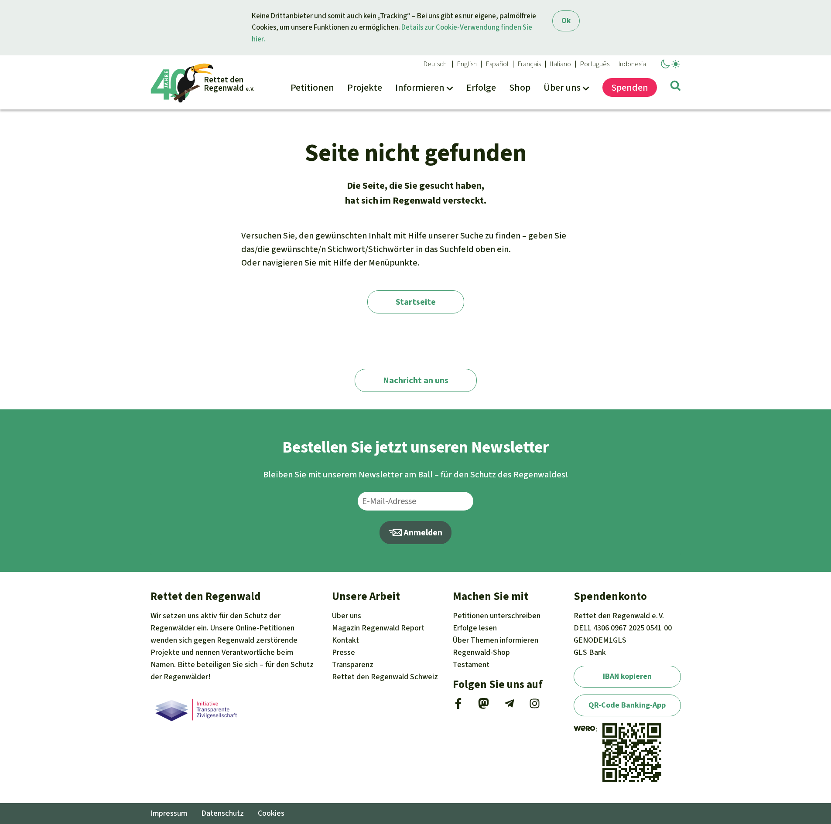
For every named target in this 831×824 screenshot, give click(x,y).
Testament (471, 664)
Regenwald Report (378, 628)
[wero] (584, 729)
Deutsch (435, 64)
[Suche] (675, 87)
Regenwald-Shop (481, 652)
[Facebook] (458, 706)
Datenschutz (222, 813)
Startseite (416, 302)
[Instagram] (534, 706)
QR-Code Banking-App (627, 705)
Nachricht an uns (415, 380)
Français (529, 64)
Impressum (168, 813)
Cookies (271, 813)
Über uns (346, 615)
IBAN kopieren (627, 676)
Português (594, 64)
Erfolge (475, 628)
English (467, 64)
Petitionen (496, 615)
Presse (343, 652)
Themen (495, 640)
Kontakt (345, 640)
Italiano (560, 64)
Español (497, 64)
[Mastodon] (483, 706)
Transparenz (352, 664)
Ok (566, 21)
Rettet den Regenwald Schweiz (385, 676)
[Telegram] (509, 706)
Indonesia (632, 64)
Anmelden (422, 532)
